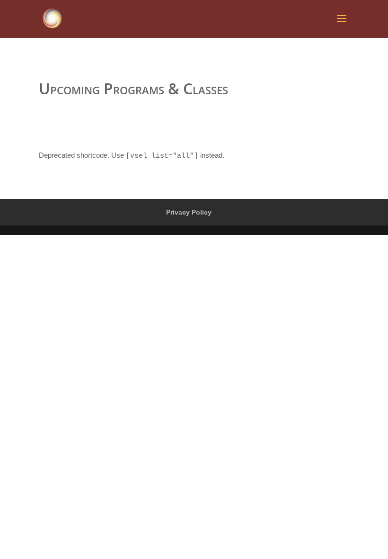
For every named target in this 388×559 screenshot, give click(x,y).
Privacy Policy (189, 212)
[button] (368, 13)
